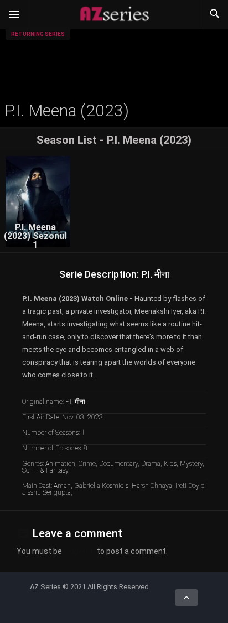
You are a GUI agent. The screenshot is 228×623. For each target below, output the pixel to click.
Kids (170, 464)
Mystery (191, 464)
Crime (87, 464)
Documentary (118, 464)
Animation (60, 464)
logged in (79, 551)
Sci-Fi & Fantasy (45, 470)
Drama (150, 464)
